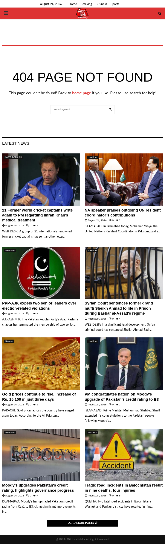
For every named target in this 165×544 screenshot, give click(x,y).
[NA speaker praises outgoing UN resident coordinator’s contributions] (124, 179)
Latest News (15, 143)
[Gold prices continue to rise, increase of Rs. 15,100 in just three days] (41, 363)
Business (101, 4)
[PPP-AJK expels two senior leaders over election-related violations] (41, 273)
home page (81, 93)
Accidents (92, 432)
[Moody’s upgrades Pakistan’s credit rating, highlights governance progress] (41, 455)
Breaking (86, 4)
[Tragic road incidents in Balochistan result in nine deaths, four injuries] (124, 455)
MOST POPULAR (13, 157)
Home (73, 4)
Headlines (92, 157)
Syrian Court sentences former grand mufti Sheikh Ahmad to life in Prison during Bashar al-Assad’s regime (119, 308)
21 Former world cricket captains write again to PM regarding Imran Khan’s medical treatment (37, 215)
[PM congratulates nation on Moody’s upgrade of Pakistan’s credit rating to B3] (124, 363)
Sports (115, 4)
